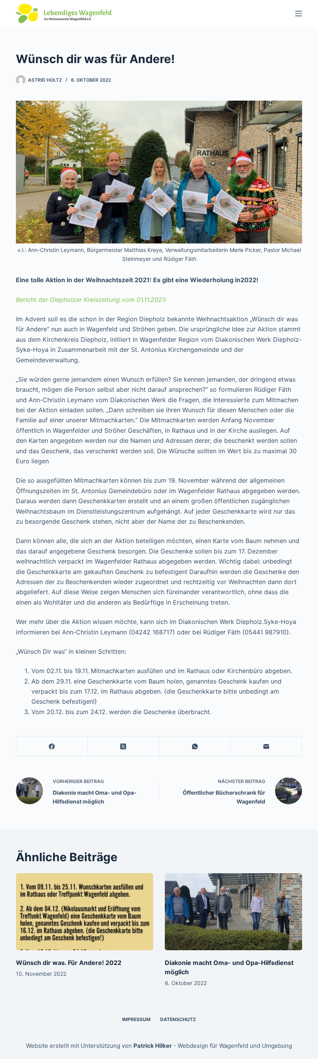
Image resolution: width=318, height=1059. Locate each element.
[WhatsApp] (195, 746)
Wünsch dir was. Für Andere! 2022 (68, 962)
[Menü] (298, 13)
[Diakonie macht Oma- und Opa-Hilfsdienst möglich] (233, 911)
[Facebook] (52, 746)
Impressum (136, 1019)
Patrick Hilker (152, 1045)
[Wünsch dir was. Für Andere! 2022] (84, 911)
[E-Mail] (266, 746)
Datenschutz (178, 1019)
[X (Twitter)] (123, 746)
